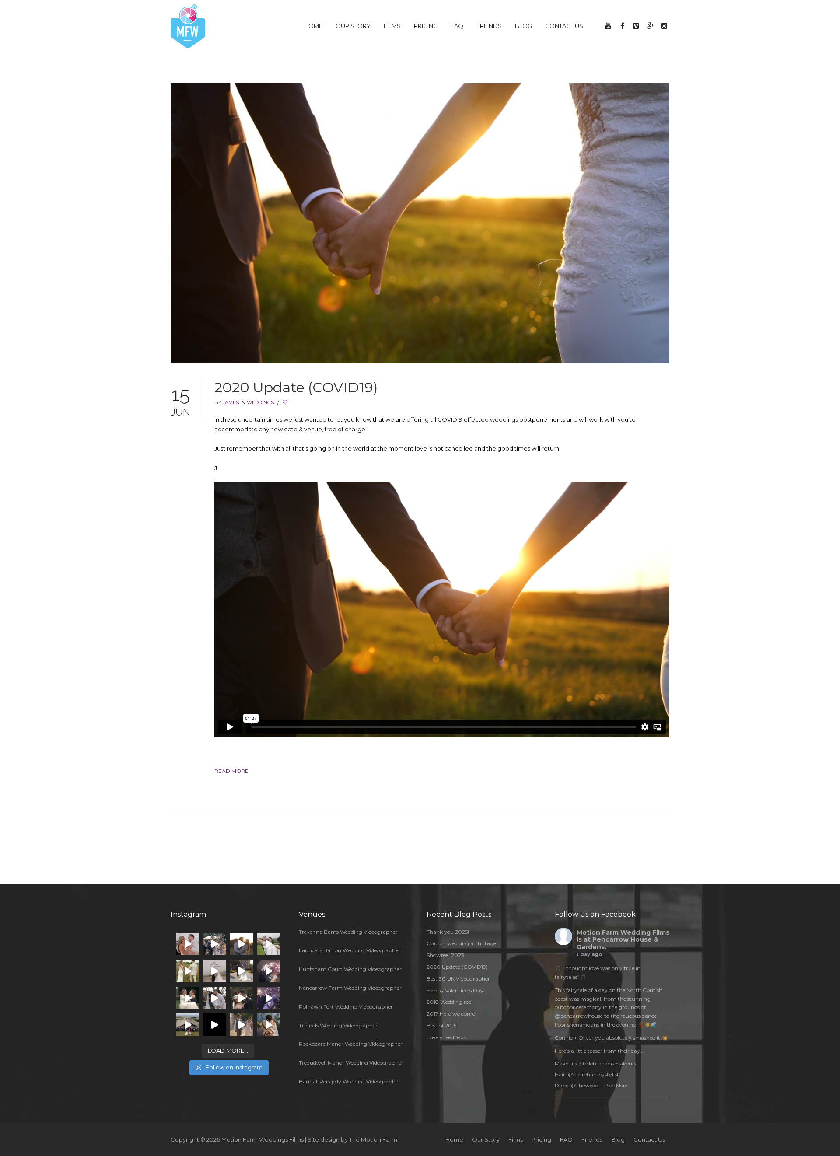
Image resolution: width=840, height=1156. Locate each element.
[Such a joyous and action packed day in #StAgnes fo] (187, 1024)
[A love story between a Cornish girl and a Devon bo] (214, 944)
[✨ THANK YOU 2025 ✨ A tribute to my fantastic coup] (268, 971)
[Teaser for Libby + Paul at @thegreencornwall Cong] (214, 1024)
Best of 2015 (441, 1025)
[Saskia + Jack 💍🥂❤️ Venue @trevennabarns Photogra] (268, 944)
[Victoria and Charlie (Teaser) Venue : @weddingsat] (268, 998)
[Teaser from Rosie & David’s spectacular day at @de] (241, 1024)
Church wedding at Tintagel (462, 943)
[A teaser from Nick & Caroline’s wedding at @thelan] (214, 971)
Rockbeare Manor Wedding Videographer (350, 1044)
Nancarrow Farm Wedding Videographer (350, 988)
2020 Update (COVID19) (296, 387)
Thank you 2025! (448, 932)
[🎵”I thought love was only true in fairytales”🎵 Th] (187, 944)
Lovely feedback (446, 1037)
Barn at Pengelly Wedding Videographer (349, 1081)
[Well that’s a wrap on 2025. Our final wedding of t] (214, 998)
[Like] (286, 402)
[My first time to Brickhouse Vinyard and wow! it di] (241, 998)
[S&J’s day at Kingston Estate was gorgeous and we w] (241, 971)
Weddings (260, 402)
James (231, 402)
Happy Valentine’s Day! (456, 990)
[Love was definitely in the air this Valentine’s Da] (187, 998)
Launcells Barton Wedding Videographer (349, 950)
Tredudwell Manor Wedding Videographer (351, 1062)
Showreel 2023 (445, 955)
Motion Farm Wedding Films (623, 932)
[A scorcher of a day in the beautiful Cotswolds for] (241, 944)
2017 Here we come (451, 1013)
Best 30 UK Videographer (458, 978)
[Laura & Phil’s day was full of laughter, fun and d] (187, 971)
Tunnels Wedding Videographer (338, 1025)
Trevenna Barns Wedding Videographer (348, 932)
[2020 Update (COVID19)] (420, 222)
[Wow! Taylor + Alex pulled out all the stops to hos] (268, 1024)
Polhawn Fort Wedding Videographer (346, 1006)
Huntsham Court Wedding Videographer (350, 969)
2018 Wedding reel (449, 1002)
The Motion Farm (373, 1139)
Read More (231, 771)
